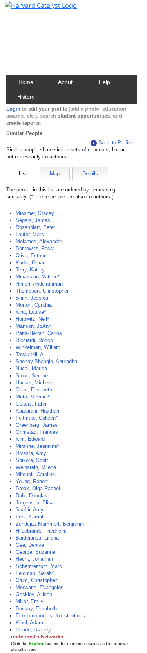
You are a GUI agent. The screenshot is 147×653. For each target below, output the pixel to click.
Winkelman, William (38, 347)
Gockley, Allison (34, 594)
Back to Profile (115, 143)
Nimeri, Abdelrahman (39, 284)
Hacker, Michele (34, 383)
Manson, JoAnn (33, 326)
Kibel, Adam (29, 623)
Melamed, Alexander (39, 241)
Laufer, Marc (30, 234)
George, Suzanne (35, 552)
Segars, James (33, 220)
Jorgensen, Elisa (35, 503)
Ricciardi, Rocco (34, 340)
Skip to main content (33, 9)
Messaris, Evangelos (40, 587)
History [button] (25, 97)
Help (104, 82)
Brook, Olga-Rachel (38, 488)
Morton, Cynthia (34, 305)
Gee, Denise (30, 545)
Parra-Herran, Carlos (39, 333)
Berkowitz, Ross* (35, 248)
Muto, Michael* (33, 397)
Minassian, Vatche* (38, 277)
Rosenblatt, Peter (35, 227)
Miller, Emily (30, 601)
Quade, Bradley (33, 630)
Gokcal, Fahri (31, 404)
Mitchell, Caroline (35, 474)
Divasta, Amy (31, 453)
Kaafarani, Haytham (38, 411)
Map (55, 173)
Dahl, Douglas (31, 495)
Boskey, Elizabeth (36, 608)
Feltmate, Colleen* (37, 418)
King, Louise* (31, 312)
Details (90, 173)
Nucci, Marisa (31, 368)
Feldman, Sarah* (35, 573)
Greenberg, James (37, 425)
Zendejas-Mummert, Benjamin (50, 524)
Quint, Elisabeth (34, 390)
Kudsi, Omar (30, 263)
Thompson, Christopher (42, 291)
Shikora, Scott (32, 460)
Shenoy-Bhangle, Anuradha (46, 361)
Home (25, 82)
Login (13, 109)
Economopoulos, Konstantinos (50, 615)
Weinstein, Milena (36, 467)
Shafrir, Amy (30, 510)
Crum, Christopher (36, 580)
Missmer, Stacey (35, 213)
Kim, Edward (30, 439)
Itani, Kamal (29, 517)
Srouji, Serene (32, 375)
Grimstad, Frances (37, 432)
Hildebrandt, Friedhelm (41, 531)
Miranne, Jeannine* (37, 446)
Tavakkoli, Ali (31, 354)
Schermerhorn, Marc (39, 566)
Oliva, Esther (30, 255)
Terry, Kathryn (31, 270)
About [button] (65, 82)
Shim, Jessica (32, 298)
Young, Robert (32, 481)
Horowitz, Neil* (32, 319)
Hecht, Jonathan (34, 559)
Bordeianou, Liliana (37, 538)
